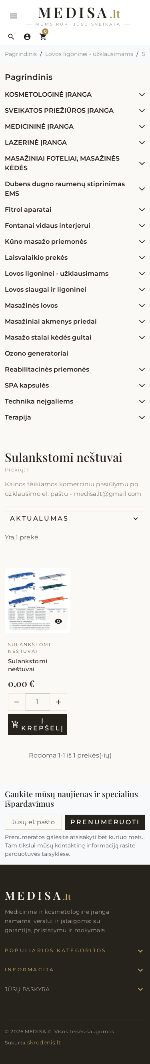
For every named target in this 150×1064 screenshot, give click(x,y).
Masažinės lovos (31, 305)
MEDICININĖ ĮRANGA (39, 126)
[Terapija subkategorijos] (140, 417)
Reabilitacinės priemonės (47, 369)
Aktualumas (39, 518)
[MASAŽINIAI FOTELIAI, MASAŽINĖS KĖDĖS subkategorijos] (140, 163)
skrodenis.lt (44, 1042)
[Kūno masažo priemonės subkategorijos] (140, 241)
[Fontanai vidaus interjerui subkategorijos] (140, 225)
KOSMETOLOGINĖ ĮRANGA (48, 94)
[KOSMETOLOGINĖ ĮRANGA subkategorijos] (140, 94)
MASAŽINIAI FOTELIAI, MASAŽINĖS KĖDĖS (62, 163)
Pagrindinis (28, 77)
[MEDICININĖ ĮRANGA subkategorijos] (140, 126)
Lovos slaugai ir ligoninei (45, 289)
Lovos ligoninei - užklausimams (56, 273)
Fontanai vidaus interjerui (47, 225)
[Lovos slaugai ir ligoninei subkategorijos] (140, 289)
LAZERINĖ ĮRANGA (36, 142)
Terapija (18, 417)
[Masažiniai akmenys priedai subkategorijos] (140, 321)
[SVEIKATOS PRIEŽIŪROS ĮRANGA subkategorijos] (140, 110)
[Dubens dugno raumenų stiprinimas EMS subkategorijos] (140, 189)
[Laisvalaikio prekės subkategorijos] (140, 257)
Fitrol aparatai (28, 209)
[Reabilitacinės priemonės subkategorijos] (140, 369)
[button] (11, 36)
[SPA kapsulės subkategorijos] (140, 385)
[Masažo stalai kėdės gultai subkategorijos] (140, 337)
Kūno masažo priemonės (46, 241)
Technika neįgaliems (39, 401)
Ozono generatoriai (36, 353)
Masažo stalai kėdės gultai (48, 337)
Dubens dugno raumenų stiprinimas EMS (65, 188)
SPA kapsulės (27, 385)
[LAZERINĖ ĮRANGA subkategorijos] (140, 142)
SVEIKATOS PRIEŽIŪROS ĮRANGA (59, 110)
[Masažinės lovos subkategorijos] (140, 305)
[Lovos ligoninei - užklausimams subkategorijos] (140, 273)
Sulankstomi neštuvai (27, 665)
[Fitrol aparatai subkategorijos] (140, 209)
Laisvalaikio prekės (36, 257)
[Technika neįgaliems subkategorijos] (140, 401)
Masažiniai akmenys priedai (51, 321)
